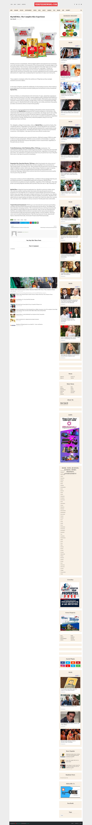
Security (62, 559)
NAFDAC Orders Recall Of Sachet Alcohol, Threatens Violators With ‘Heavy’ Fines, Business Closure (32, 289)
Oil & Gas (62, 546)
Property (62, 552)
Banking (62, 479)
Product (62, 550)
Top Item (72, 378)
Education (72, 392)
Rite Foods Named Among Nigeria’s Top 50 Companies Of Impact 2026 (29, 304)
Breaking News (63, 487)
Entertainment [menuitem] (28, 10)
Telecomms (63, 566)
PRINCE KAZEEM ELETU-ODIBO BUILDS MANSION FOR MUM (27, 319)
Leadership (62, 535)
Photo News (73, 391)
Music (62, 543)
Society (62, 561)
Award (62, 476)
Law (61, 534)
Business (62, 388)
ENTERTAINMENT (63, 638)
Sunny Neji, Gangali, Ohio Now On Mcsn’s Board (72, 761)
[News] (33, 282)
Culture (62, 505)
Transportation (63, 572)
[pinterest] (81, 4)
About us (62, 378)
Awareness (62, 478)
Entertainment (63, 389)
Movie (62, 541)
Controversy (63, 499)
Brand (15, 219)
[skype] (73, 665)
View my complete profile (64, 404)
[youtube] (68, 665)
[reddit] (73, 662)
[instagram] (79, 4)
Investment (62, 532)
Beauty (62, 481)
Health (62, 523)
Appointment (63, 474)
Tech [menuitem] (54, 10)
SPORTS (61, 639)
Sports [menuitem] (34, 10)
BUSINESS (72, 637)
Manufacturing (63, 537)
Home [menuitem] (11, 10)
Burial (62, 488)
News (25, 219)
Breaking (62, 485)
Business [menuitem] (49, 10)
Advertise (24, 4)
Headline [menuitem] (16, 10)
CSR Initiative (63, 503)
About (15, 4)
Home (12, 4)
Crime (62, 501)
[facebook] (74, 4)
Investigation (63, 530)
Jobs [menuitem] (63, 10)
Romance (62, 394)
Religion (62, 555)
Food (18, 219)
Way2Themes (19, 823)
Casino (62, 494)
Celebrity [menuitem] (68, 10)
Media (62, 539)
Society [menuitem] (44, 10)
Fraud (62, 521)
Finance (62, 517)
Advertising (62, 470)
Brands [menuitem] (58, 10)
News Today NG (13, 19)
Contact (19, 4)
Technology (63, 564)
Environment (63, 514)
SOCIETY (61, 637)
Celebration (63, 496)
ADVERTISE (73, 639)
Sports (61, 392)
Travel (62, 573)
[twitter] (77, 4)
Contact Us (73, 376)
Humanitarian (63, 526)
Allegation (62, 472)
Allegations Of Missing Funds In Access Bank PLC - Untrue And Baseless (29, 324)
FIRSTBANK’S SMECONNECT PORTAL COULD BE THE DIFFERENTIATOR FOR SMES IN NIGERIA (73, 755)
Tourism (62, 568)
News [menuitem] (39, 10)
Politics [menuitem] (21, 10)
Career (62, 492)
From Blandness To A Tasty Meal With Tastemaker (25, 299)
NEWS (72, 635)
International (63, 528)
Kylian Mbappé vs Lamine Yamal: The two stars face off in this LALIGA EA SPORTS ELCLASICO (73, 766)
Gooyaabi (27, 823)
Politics (72, 388)
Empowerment (63, 510)
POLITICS (72, 638)
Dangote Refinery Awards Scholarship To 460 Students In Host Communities (30, 314)
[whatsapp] (78, 665)
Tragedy (62, 570)
